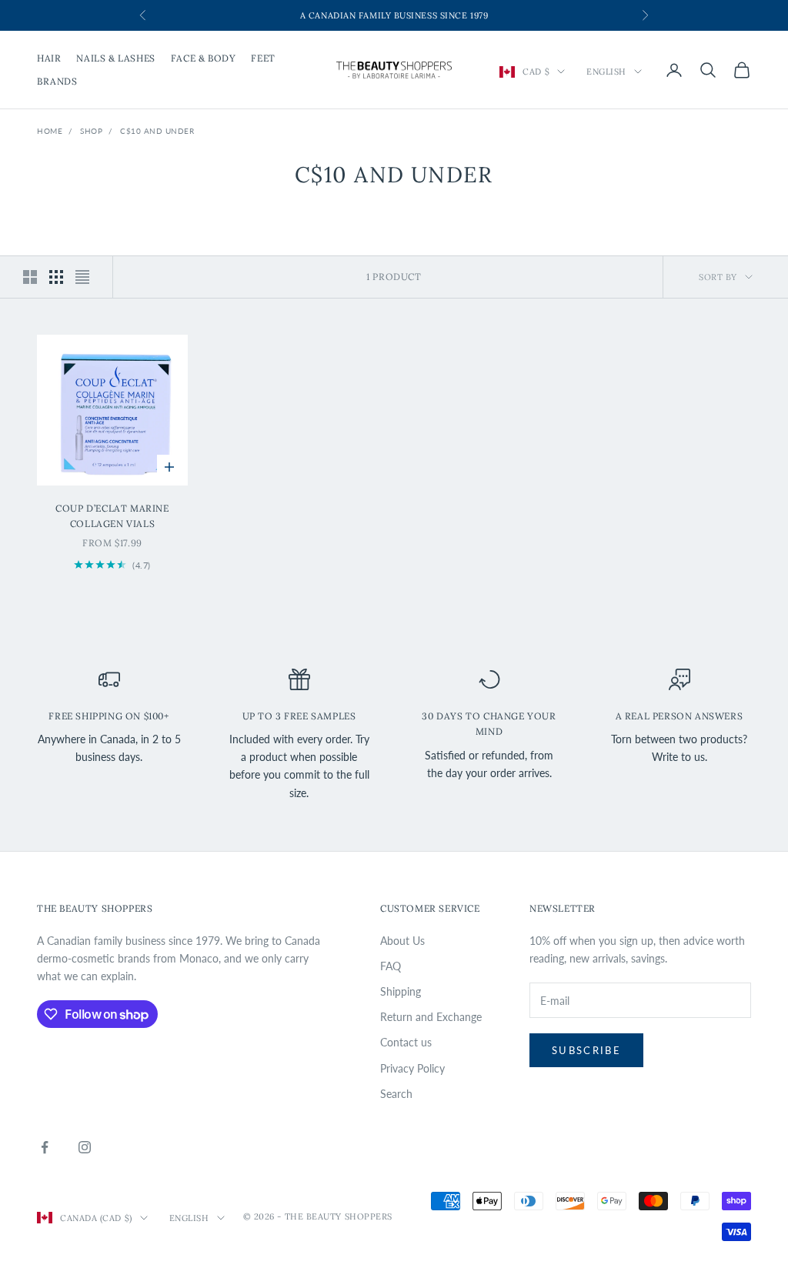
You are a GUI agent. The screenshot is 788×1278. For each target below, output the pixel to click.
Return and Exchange (431, 1016)
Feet (263, 58)
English (606, 71)
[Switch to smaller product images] (56, 277)
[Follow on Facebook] (44, 1147)
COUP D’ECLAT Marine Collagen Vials (112, 515)
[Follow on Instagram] (84, 1147)
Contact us (406, 1042)
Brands (57, 81)
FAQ (390, 966)
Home (49, 130)
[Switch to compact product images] (82, 277)
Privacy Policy (412, 1068)
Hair (49, 58)
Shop (91, 130)
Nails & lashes (115, 58)
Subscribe (586, 1050)
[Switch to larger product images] (30, 277)
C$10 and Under (157, 130)
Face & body (203, 58)
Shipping (400, 991)
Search (396, 1093)
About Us (402, 940)
